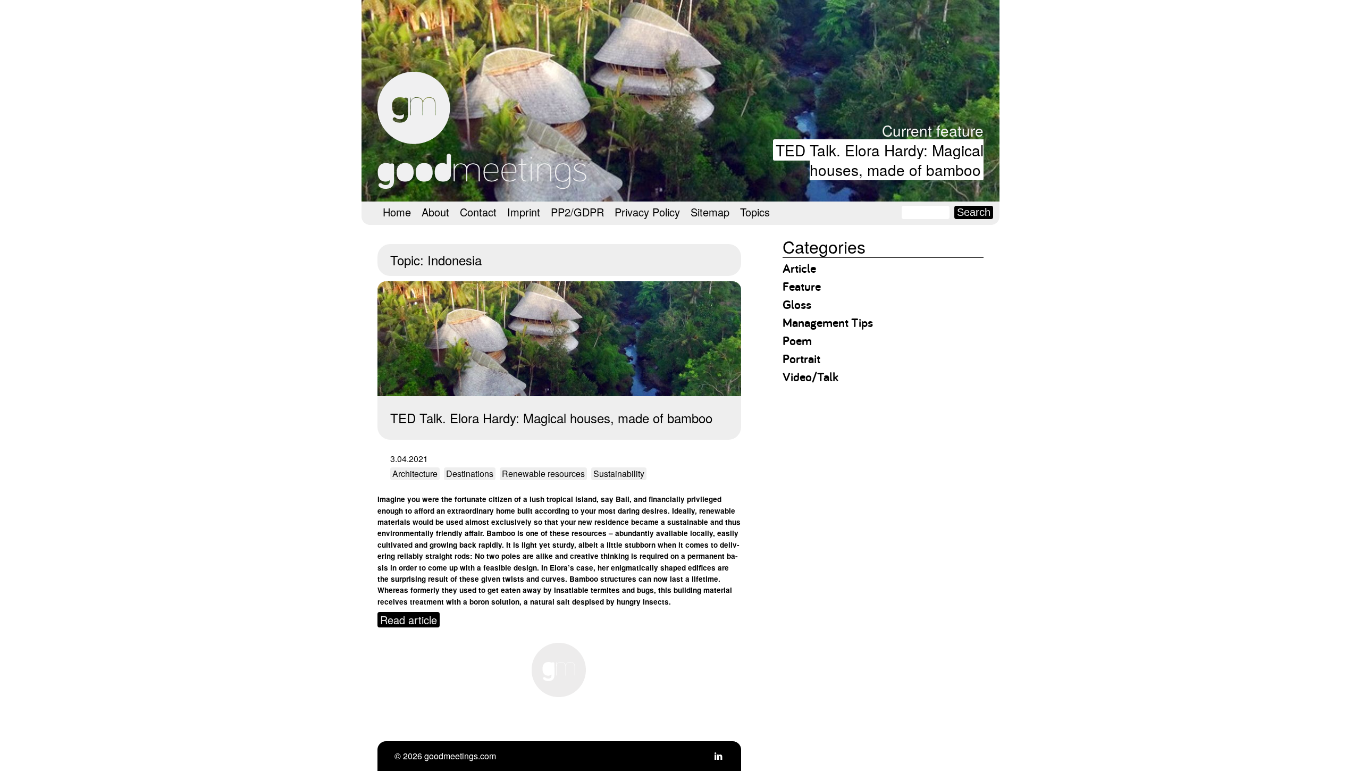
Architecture (415, 473)
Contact (478, 212)
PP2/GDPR (577, 212)
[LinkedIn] (718, 756)
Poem (797, 340)
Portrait (801, 358)
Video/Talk (810, 376)
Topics (755, 212)
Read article (408, 619)
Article (799, 268)
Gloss (797, 304)
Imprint (523, 212)
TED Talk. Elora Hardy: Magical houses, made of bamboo (880, 159)
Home (397, 212)
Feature (802, 286)
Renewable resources (543, 473)
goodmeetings (483, 130)
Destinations (469, 473)
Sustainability (618, 473)
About (435, 212)
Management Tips (828, 322)
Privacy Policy (647, 212)
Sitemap (710, 212)
